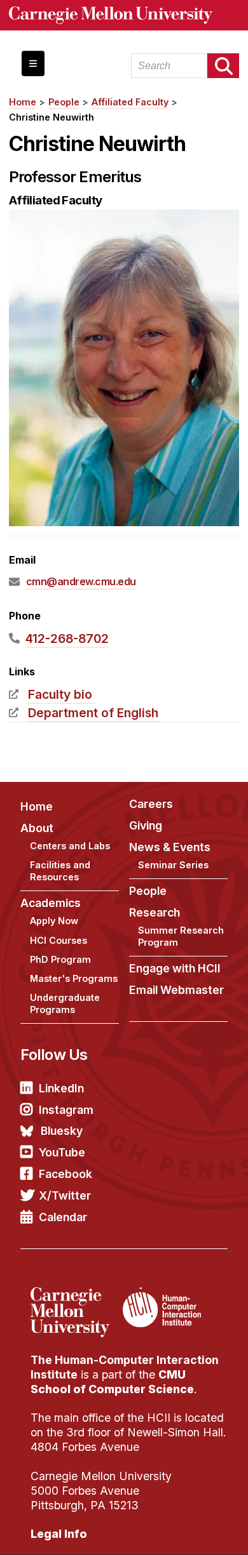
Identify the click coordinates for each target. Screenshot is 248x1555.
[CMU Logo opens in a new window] (124, 15)
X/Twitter (65, 1195)
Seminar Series (173, 864)
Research (154, 912)
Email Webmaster (176, 989)
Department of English (93, 712)
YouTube (62, 1152)
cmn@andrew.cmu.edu (81, 581)
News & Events (169, 847)
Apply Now (54, 920)
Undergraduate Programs (65, 1003)
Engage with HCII (175, 968)
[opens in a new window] (75, 1294)
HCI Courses (58, 940)
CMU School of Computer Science (112, 1382)
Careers (151, 804)
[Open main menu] (33, 63)
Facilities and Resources (60, 870)
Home (22, 101)
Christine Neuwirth (51, 117)
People (63, 101)
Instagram (66, 1109)
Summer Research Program (181, 936)
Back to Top (184, 1529)
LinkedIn (61, 1088)
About (36, 828)
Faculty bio (60, 694)
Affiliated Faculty (130, 101)
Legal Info (59, 1533)
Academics (50, 903)
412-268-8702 (67, 638)
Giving (145, 825)
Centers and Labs (70, 845)
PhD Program (60, 959)
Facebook (65, 1174)
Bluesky (62, 1130)
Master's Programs (74, 978)
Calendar (63, 1217)
